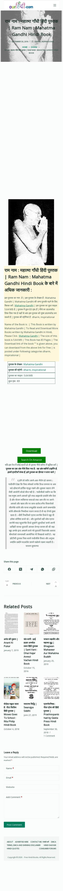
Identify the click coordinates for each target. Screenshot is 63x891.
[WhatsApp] (42, 569)
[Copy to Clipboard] (53, 569)
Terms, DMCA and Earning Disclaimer (23, 845)
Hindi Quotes (13, 848)
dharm (37, 41)
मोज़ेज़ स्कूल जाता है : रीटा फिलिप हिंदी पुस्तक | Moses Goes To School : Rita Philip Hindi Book (11, 714)
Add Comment (14, 797)
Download (31, 451)
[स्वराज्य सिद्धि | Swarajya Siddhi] (31, 688)
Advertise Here (21, 842)
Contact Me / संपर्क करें (39, 842)
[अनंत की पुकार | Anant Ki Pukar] (11, 623)
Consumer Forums (47, 848)
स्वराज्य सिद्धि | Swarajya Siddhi (30, 707)
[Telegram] (31, 569)
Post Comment (14, 824)
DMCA (53, 842)
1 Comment (49, 735)
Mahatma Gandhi (24, 305)
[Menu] (54, 5)
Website (10, 787)
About (10, 842)
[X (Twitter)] (20, 569)
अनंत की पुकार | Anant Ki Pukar (11, 642)
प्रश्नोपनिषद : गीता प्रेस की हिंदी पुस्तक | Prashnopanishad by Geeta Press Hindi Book (51, 714)
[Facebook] (9, 569)
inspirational (48, 41)
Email (9, 777)
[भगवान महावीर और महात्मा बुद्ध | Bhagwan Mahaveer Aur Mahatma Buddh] (51, 623)
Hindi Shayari (50, 845)
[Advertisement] (31, 101)
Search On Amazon (31, 459)
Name (10, 768)
